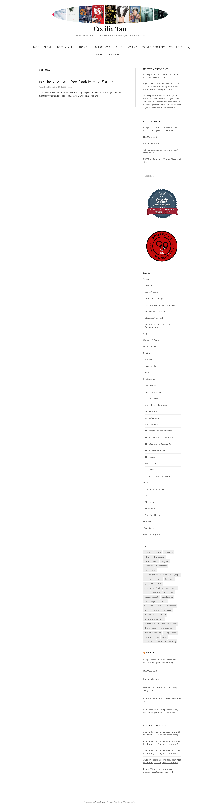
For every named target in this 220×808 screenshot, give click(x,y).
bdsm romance (151, 561)
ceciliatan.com (158, 77)
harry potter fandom (153, 588)
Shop (119, 47)
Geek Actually (151, 398)
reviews (156, 610)
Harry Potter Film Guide (156, 405)
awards (158, 552)
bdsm (146, 557)
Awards (148, 285)
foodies (158, 579)
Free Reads (150, 366)
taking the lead (170, 632)
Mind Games (151, 411)
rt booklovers (150, 615)
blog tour (165, 561)
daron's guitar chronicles (155, 574)
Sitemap (132, 47)
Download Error (153, 515)
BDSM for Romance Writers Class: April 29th (162, 700)
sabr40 (162, 615)
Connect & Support (153, 47)
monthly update (151, 601)
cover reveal (150, 570)
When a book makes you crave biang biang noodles (160, 689)
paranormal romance (154, 606)
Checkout (149, 502)
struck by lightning (152, 632)
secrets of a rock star (153, 619)
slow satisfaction (169, 623)
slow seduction (151, 628)
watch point (149, 641)
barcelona (168, 552)
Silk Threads (151, 469)
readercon (171, 606)
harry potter (156, 583)
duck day (148, 579)
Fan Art (148, 359)
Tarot (147, 372)
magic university (151, 597)
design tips (174, 574)
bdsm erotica (158, 557)
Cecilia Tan (110, 29)
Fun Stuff (82, 47)
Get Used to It (150, 137)
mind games (167, 597)
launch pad (169, 592)
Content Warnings (154, 298)
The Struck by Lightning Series (160, 444)
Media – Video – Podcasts (157, 311)
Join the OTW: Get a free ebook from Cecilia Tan (76, 82)
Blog (36, 47)
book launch (161, 566)
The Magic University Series (158, 430)
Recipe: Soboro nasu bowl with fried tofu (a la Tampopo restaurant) (160, 661)
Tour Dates (176, 47)
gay (146, 583)
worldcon (162, 641)
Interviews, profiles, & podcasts (160, 305)
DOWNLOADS (64, 47)
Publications (102, 47)
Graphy (117, 802)
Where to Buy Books (108, 54)
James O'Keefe (150, 769)
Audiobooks (150, 385)
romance (167, 610)
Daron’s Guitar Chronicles (157, 476)
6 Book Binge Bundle (154, 489)
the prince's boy (151, 637)
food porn (169, 579)
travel (164, 637)
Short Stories (151, 424)
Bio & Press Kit (152, 292)
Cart (147, 495)
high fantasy (171, 588)
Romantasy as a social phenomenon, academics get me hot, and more (160, 711)
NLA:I (163, 601)
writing (172, 641)
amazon (148, 552)
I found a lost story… (153, 143)
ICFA (146, 592)
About (47, 47)
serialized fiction (151, 623)
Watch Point (151, 463)
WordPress (100, 802)
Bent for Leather (153, 392)
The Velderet (151, 456)
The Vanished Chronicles (157, 450)
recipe (147, 610)
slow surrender (167, 628)
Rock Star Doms (152, 418)
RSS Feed (151, 652)
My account (150, 508)
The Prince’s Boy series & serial (160, 437)
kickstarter (156, 592)
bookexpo (148, 566)
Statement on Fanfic (155, 318)
